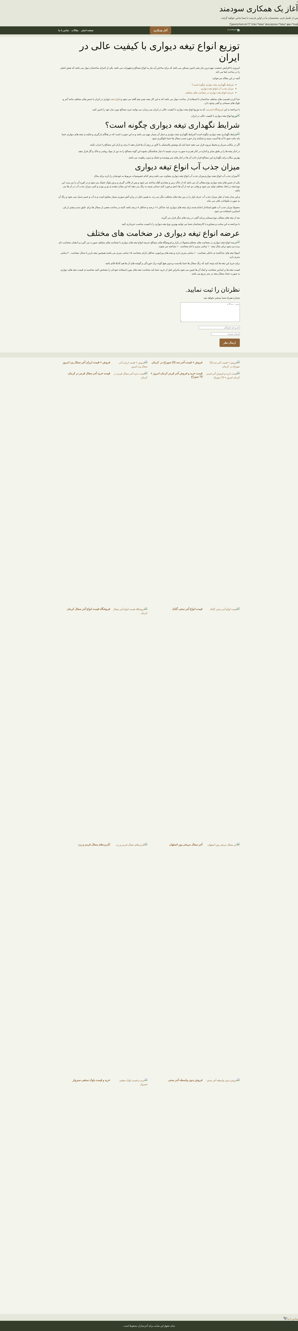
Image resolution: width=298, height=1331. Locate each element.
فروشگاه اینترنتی (214, 109)
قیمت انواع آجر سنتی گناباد (187, 608)
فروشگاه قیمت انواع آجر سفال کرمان (88, 608)
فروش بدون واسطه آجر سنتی (185, 1080)
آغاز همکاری (160, 30)
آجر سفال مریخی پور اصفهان (186, 844)
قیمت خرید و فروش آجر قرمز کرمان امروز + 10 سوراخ (177, 375)
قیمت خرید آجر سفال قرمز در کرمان (89, 373)
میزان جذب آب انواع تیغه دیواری (217, 88)
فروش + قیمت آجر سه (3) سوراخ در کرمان (177, 362)
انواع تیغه (115, 99)
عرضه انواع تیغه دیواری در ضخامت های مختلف (209, 92)
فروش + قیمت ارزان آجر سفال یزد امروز (86, 362)
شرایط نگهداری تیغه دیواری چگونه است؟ (213, 84)
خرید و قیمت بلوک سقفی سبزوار (91, 1080)
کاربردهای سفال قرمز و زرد (94, 844)
